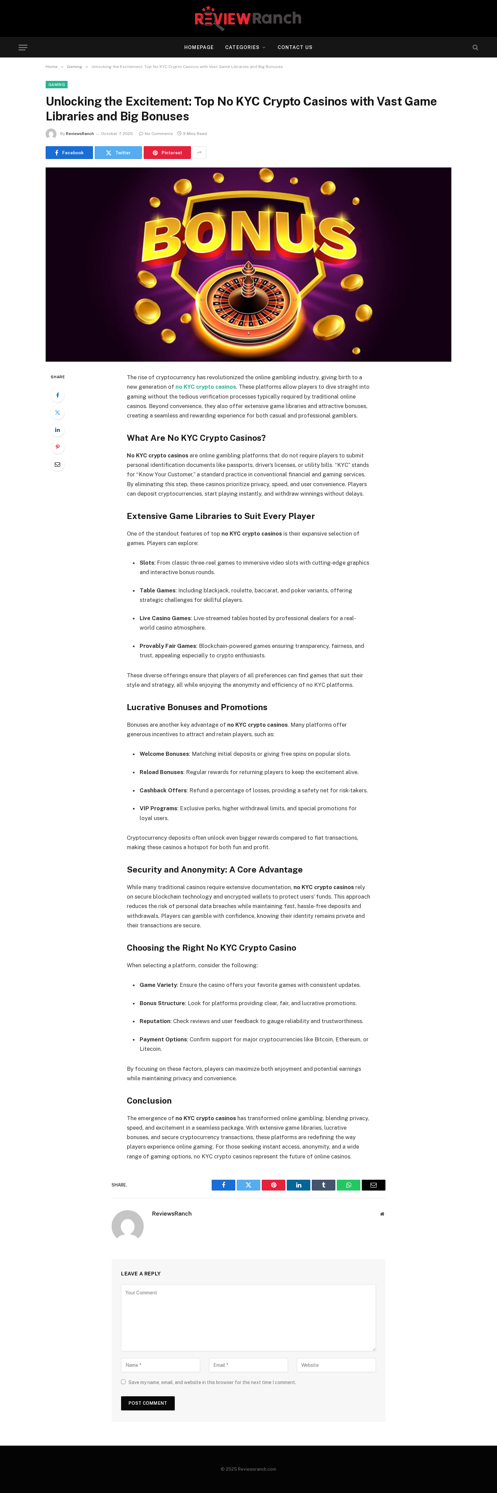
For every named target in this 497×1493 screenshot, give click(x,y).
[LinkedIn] (57, 429)
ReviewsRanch (80, 133)
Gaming (56, 85)
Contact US (295, 47)
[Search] (474, 47)
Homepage (199, 47)
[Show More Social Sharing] (199, 152)
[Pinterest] (57, 447)
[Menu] (23, 47)
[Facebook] (57, 395)
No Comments (159, 133)
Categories (242, 47)
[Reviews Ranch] (248, 18)
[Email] (57, 464)
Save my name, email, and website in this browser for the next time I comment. (212, 1382)
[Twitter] (57, 412)
